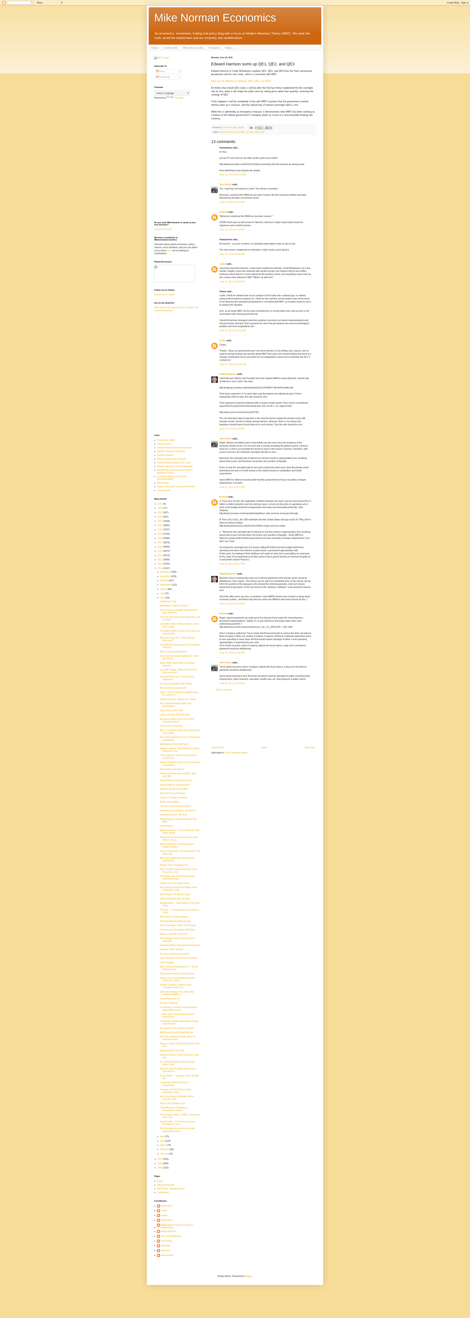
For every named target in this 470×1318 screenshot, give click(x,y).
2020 (160, 529)
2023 (160, 516)
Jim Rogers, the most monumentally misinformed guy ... (177, 877)
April (162, 1141)
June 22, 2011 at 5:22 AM (232, 603)
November (165, 576)
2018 (160, 538)
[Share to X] (263, 128)
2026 (160, 504)
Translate (178, 98)
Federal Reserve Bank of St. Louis (174, 462)
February (165, 1149)
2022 (160, 521)
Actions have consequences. (174, 865)
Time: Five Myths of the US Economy (178, 925)
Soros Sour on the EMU (171, 710)
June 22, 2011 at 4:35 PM (232, 683)
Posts (161, 71)
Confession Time (168, 601)
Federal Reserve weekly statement (174, 447)
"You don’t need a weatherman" (175, 806)
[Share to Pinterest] (270, 128)
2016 (160, 546)
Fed (237, 132)
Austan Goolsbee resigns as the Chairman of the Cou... (175, 986)
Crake (222, 264)
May (162, 1136)
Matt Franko (166, 1220)
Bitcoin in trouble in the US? (173, 934)
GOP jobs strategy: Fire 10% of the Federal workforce (177, 993)
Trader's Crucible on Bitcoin (173, 797)
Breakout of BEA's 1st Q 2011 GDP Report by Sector (177, 720)
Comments (164, 77)
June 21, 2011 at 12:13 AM (232, 174)
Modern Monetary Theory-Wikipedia (175, 466)
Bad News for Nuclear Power (174, 744)
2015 (160, 551)
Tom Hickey (225, 184)
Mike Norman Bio (193, 47)
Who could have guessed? (173, 688)
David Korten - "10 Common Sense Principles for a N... (177, 1122)
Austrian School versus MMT (174, 789)
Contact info (171, 47)
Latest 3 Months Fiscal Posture (175, 714)
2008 (160, 1167)
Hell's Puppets (167, 962)
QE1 (252, 132)
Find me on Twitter (166, 440)
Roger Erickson (168, 1231)
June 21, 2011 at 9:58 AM (232, 281)
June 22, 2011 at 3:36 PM (232, 652)
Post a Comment (224, 689)
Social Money (166, 826)
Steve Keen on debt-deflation (174, 916)
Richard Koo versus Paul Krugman (177, 973)
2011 (160, 568)
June (163, 598)
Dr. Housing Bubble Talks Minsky (176, 683)
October (164, 580)
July (162, 593)
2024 (160, 512)
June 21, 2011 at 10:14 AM (232, 330)
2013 (160, 559)
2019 (160, 534)
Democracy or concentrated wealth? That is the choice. (178, 979)
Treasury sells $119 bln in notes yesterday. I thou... (175, 1090)
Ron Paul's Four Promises (173, 793)
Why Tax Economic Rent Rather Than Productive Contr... (178, 888)
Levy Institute (163, 490)
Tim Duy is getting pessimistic (174, 954)
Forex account (164, 444)
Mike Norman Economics (215, 18)
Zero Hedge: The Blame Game (175, 894)
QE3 (262, 132)
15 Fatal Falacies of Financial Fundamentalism (171, 477)
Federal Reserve (165, 455)
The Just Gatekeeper (171, 1236)
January (164, 1153)
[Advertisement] (263, 719)
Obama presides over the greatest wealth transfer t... (177, 845)
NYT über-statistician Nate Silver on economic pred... (177, 1037)
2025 (160, 508)
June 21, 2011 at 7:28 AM (232, 229)
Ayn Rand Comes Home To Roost (176, 1028)
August (164, 589)
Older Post (309, 747)
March (163, 1145)
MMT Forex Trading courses (171, 1188)
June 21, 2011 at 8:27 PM (232, 564)
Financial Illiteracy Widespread (175, 921)
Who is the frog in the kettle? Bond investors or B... (177, 1097)
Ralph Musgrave (227, 374)
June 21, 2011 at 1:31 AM (232, 202)
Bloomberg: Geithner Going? (174, 605)
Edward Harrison (227, 132)
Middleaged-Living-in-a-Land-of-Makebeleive (177, 1226)
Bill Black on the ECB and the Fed (176, 1032)
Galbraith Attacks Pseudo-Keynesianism (180, 945)
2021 (160, 525)
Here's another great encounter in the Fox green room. (178, 870)
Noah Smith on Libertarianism (174, 785)
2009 (160, 1163)
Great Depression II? (170, 998)
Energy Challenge (169, 1003)
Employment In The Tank (172, 1050)
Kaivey (164, 1215)
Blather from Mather (169, 802)
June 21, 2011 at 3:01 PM (232, 487)
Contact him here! (163, 229)
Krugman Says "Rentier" (172, 949)
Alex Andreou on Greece (172, 769)
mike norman (167, 1255)
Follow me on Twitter (164, 294)
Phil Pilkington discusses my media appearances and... (177, 1129)
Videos (229, 47)
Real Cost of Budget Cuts (172, 1103)
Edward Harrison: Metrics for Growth (178, 699)
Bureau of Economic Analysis (171, 459)
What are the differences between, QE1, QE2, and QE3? (241, 81)
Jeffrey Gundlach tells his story (175, 898)
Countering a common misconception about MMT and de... (178, 1008)
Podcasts (214, 47)
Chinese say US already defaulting (177, 929)
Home (154, 47)
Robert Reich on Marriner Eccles (176, 780)
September (166, 584)
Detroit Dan (166, 1206)
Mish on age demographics (173, 651)
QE (247, 132)
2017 (160, 542)
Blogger (248, 1276)
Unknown (165, 1245)
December (165, 572)
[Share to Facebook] (267, 128)
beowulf (223, 212)
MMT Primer (163, 483)
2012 (160, 564)
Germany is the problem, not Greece (178, 810)
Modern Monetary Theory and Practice (176, 486)
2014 (160, 555)
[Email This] (256, 128)
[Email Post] (250, 127)
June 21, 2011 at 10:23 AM (232, 364)
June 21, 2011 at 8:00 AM (232, 254)
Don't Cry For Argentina (171, 726)
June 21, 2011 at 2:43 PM (232, 428)
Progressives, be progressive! (174, 883)
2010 (160, 1159)
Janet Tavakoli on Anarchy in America (178, 958)
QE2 (257, 132)
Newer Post (218, 747)
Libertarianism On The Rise (173, 814)
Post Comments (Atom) (236, 752)
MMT (242, 132)
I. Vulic (164, 1210)
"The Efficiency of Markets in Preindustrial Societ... (174, 1109)
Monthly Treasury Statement (171, 451)
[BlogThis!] (260, 128)
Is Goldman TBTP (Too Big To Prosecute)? (174, 1083)
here (169, 250)
